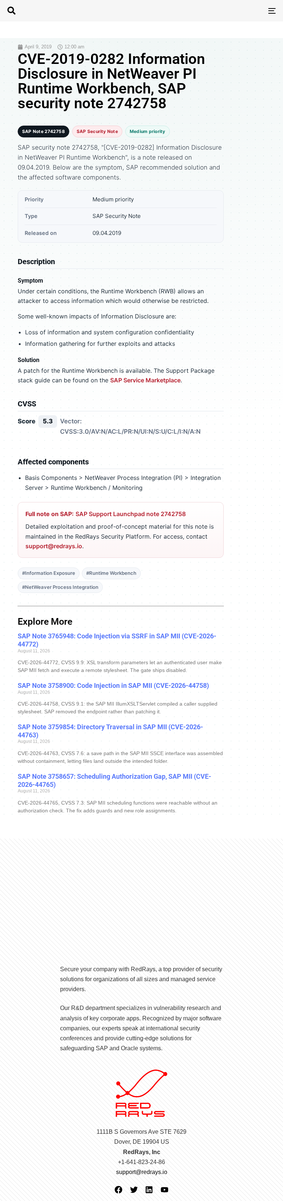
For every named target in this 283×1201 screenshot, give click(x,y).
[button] (11, 11)
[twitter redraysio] (134, 1190)
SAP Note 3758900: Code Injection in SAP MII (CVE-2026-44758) (113, 685)
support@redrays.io (53, 546)
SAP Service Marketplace (145, 380)
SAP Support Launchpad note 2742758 (131, 514)
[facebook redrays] (118, 1190)
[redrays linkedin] (149, 1190)
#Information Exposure (48, 573)
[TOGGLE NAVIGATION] (231, 10)
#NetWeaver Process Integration (60, 587)
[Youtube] (164, 1190)
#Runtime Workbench (111, 573)
